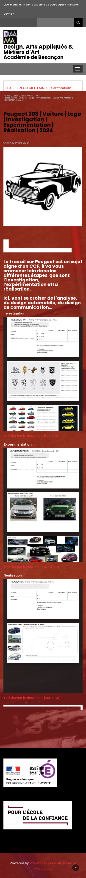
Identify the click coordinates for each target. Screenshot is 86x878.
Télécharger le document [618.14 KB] (31, 697)
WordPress (38, 863)
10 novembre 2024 (18, 142)
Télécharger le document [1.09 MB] (30, 435)
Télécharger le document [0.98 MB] (31, 567)
